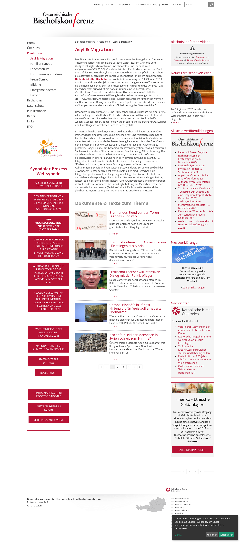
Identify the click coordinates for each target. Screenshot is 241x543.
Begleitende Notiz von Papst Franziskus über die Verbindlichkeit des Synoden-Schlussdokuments (48, 203)
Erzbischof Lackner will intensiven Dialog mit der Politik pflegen (134, 274)
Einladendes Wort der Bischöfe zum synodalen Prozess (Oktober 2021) (195, 214)
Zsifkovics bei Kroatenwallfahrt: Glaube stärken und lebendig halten (194, 350)
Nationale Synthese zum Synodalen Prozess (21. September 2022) (191, 169)
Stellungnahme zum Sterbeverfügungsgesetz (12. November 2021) (194, 205)
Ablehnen (212, 534)
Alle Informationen (192, 449)
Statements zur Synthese (49, 361)
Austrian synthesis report (49, 408)
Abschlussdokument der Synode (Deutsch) (48, 184)
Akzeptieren (226, 534)
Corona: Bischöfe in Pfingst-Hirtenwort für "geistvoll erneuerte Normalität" (135, 308)
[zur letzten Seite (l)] (140, 367)
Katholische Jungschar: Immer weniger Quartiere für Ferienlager (195, 340)
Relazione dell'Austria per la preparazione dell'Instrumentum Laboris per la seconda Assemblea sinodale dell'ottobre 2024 (49, 301)
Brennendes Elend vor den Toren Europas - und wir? (134, 214)
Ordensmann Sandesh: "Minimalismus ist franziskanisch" (191, 369)
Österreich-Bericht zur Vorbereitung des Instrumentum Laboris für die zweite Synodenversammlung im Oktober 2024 (49, 247)
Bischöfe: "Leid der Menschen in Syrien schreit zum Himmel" (133, 337)
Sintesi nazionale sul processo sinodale (48, 394)
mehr (115, 233)
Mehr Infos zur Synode (49, 419)
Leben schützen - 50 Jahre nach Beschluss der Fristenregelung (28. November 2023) (192, 157)
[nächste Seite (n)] (134, 367)
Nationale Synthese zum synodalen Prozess (48, 347)
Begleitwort (48, 372)
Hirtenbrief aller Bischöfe (91, 79)
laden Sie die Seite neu (200, 60)
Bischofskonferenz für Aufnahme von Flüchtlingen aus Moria (137, 244)
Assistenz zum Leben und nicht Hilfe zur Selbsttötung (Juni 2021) (195, 224)
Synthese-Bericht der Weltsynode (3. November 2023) (48, 332)
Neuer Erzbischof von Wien (191, 73)
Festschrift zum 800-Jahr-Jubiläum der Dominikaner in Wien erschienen (194, 359)
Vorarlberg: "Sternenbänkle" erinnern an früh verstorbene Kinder (194, 330)
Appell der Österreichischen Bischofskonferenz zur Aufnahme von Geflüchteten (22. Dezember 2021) (194, 180)
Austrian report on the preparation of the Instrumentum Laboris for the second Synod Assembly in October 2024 (48, 274)
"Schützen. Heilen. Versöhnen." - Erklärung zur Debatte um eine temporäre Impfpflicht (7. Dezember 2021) (195, 193)
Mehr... (178, 534)
